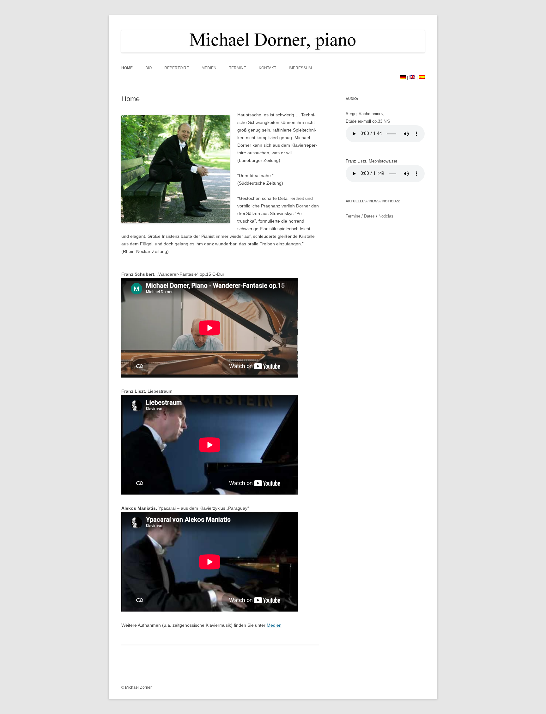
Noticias (386, 216)
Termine (237, 68)
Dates (369, 216)
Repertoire (176, 68)
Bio (148, 68)
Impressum (300, 68)
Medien (209, 68)
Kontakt (267, 68)
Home (127, 68)
